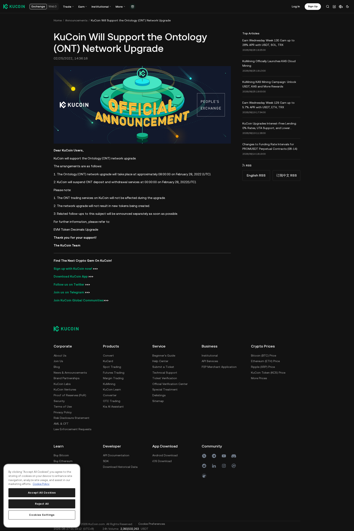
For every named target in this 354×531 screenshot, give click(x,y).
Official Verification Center (170, 384)
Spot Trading (112, 366)
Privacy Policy (63, 412)
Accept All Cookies (42, 492)
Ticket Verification (164, 378)
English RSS (256, 175)
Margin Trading (113, 378)
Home (58, 20)
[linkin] (214, 465)
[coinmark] (233, 465)
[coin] (204, 475)
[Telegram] (214, 456)
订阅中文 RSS (286, 175)
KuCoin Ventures (65, 389)
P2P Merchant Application (219, 366)
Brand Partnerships (66, 378)
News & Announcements (70, 372)
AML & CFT (61, 423)
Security (59, 401)
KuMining (109, 384)
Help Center (160, 361)
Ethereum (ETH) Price (265, 361)
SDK (106, 461)
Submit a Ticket (163, 366)
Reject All (42, 503)
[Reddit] (204, 465)
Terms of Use (63, 406)
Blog (57, 366)
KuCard (108, 361)
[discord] (233, 456)
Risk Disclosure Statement (71, 417)
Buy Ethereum (63, 461)
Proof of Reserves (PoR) (70, 395)
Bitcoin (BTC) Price (263, 355)
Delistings (158, 395)
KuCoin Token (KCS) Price (268, 372)
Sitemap (158, 401)
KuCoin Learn (112, 389)
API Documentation (116, 455)
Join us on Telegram (69, 292)
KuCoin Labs (62, 384)
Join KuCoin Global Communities (79, 300)
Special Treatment (165, 389)
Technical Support (164, 372)
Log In (296, 6)
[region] (41, 496)
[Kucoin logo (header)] (14, 6)
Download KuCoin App (71, 276)
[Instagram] (223, 465)
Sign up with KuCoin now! (73, 268)
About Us (60, 355)
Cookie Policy (41, 484)
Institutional (210, 355)
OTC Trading (111, 401)
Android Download (165, 455)
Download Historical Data (120, 466)
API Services (210, 361)
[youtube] (223, 456)
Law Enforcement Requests (72, 429)
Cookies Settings (42, 514)
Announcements (76, 20)
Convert (108, 355)
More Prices (259, 378)
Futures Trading (113, 372)
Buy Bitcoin (61, 455)
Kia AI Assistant (113, 406)
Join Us (58, 361)
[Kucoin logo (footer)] (68, 328)
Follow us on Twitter (69, 284)
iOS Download (162, 461)
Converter (110, 395)
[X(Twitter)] (204, 456)
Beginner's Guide (163, 355)
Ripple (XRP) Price (263, 366)
